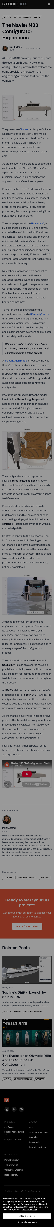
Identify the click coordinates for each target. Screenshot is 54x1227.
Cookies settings (29, 1210)
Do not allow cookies (27, 1222)
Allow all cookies (27, 1216)
